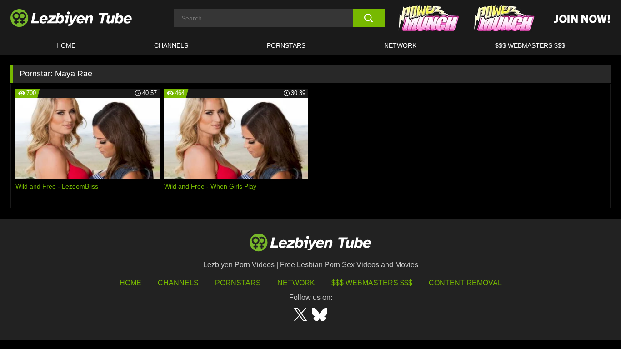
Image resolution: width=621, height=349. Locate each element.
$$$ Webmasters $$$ (371, 283)
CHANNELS (171, 45)
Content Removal (465, 283)
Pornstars (286, 45)
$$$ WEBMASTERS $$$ (530, 45)
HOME (65, 45)
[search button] (368, 18)
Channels (178, 283)
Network (400, 45)
